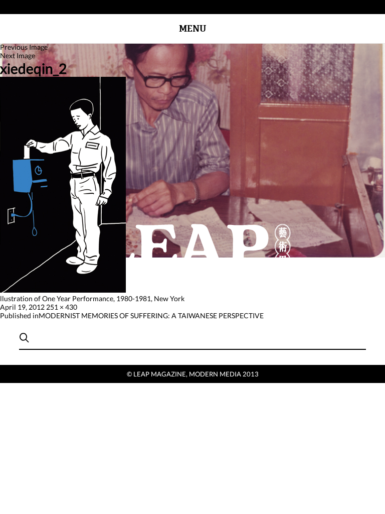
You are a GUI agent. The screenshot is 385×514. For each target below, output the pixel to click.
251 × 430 (61, 307)
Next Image (17, 55)
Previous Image (24, 47)
